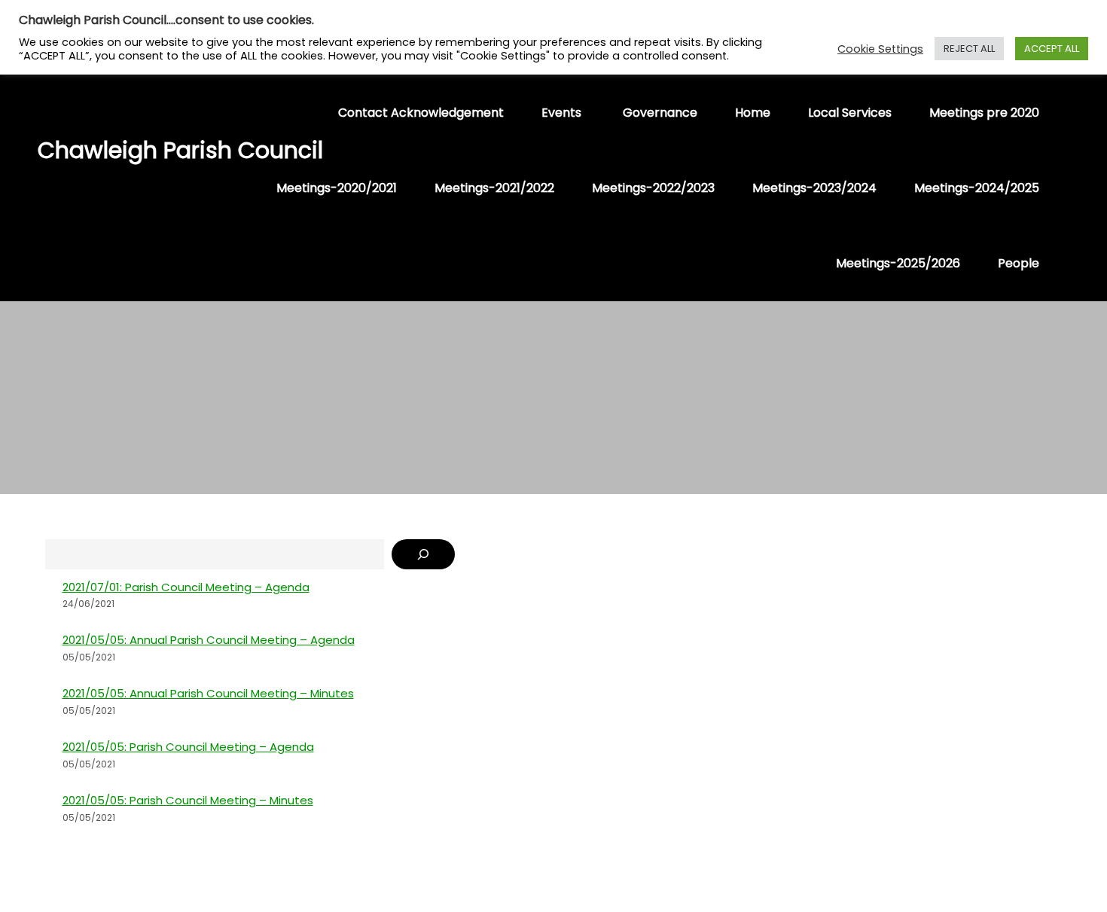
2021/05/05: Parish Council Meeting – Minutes (188, 800)
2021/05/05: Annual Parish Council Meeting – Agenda (209, 640)
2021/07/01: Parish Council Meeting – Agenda (186, 587)
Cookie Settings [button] (880, 49)
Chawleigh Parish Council (113, 150)
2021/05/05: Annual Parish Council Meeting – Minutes (208, 693)
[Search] (423, 554)
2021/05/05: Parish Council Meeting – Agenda (188, 747)
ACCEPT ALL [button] (1051, 48)
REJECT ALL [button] (969, 48)
